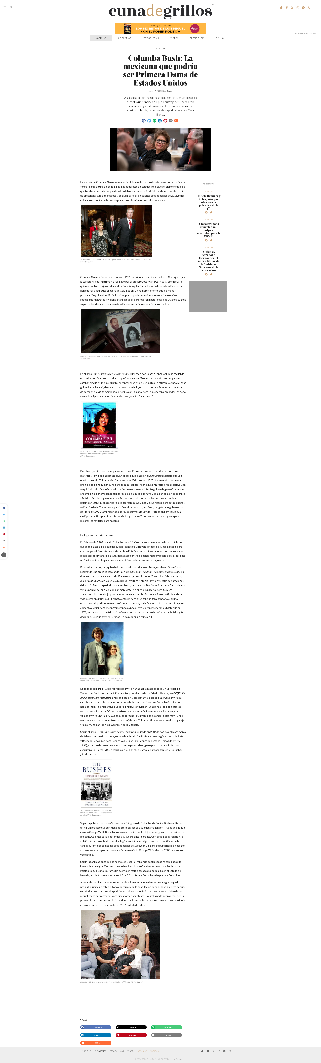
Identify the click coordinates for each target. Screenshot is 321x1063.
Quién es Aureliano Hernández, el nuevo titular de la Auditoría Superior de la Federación (208, 261)
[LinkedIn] (3, 527)
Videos (174, 38)
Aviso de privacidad (148, 1051)
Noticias (101, 38)
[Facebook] (3, 508)
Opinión (220, 38)
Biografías (124, 38)
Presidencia (197, 38)
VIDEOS (131, 1051)
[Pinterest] (3, 534)
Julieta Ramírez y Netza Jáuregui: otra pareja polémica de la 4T (209, 202)
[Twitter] (3, 514)
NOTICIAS (160, 48)
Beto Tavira (167, 91)
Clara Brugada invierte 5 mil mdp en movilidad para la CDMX (208, 230)
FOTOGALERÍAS (117, 1051)
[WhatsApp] (3, 521)
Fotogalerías (150, 38)
